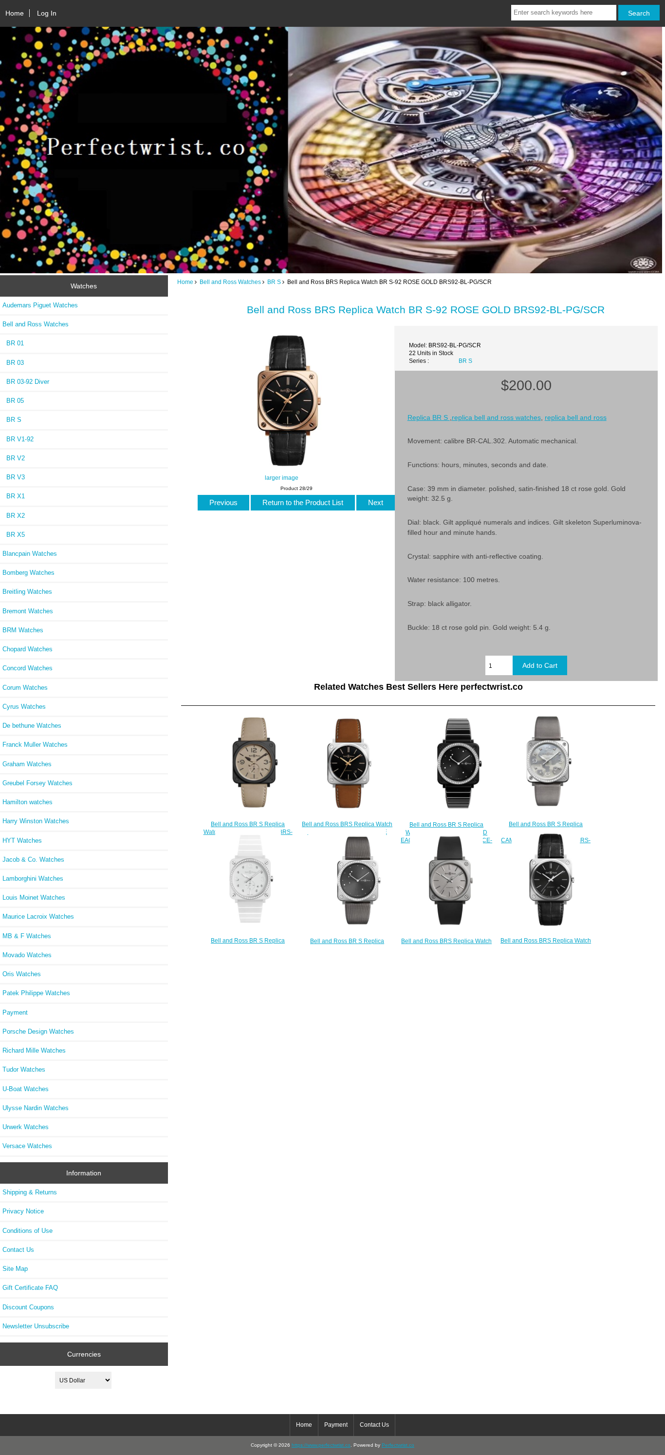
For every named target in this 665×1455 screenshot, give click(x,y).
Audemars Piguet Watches (40, 305)
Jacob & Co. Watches (33, 859)
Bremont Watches (27, 611)
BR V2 (13, 458)
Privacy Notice (23, 1211)
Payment (15, 1012)
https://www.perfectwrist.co (321, 1445)
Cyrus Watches (24, 706)
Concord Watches (27, 668)
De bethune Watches (31, 725)
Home (14, 13)
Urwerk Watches (25, 1127)
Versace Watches (27, 1146)
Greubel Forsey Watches (37, 783)
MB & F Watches (26, 936)
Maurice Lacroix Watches (38, 916)
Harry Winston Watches (35, 821)
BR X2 (13, 515)
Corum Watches (25, 687)
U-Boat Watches (25, 1089)
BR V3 (13, 477)
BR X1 (13, 496)
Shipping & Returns (29, 1192)
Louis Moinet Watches (33, 897)
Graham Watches (27, 764)
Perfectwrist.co (398, 1445)
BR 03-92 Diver (25, 381)
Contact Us (18, 1249)
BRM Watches (22, 630)
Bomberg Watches (28, 572)
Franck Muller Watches (35, 744)
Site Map (15, 1268)
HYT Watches (22, 840)
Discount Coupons (28, 1307)
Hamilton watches (27, 802)
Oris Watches (21, 974)
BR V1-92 (18, 439)
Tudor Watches (23, 1069)
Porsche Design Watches (38, 1031)
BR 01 (13, 343)
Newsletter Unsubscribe (35, 1326)
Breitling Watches (27, 591)
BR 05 (13, 400)
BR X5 (13, 534)
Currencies (84, 1354)
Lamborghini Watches (32, 878)
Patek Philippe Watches (36, 993)
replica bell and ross (576, 417)
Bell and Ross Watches (230, 282)
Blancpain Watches (29, 553)
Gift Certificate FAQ (30, 1287)
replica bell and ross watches (496, 417)
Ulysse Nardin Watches (35, 1108)
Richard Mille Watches (34, 1050)
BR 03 (13, 362)
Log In (46, 13)
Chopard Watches (27, 649)
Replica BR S (428, 417)
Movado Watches (27, 955)
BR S (274, 282)
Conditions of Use (27, 1230)
